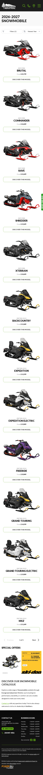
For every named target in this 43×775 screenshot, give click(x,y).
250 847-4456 (9, 733)
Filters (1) (13, 31)
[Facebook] (31, 740)
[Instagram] (34, 740)
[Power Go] (19, 766)
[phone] (29, 6)
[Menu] (39, 6)
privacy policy (33, 754)
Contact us (5, 703)
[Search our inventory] (24, 6)
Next (34, 640)
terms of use (5, 756)
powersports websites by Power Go (27, 761)
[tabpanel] (30, 729)
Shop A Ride (13, 763)
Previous (10, 640)
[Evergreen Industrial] (9, 5)
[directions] (34, 6)
